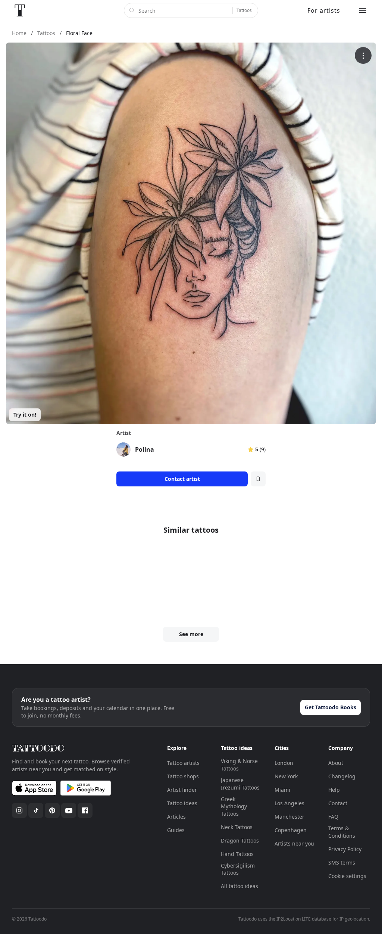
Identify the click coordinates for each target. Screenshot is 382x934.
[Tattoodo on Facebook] (85, 810)
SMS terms (341, 862)
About (335, 762)
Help (334, 789)
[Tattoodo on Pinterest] (52, 810)
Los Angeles (289, 803)
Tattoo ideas (182, 803)
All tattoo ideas (239, 886)
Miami (282, 789)
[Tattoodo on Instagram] (19, 810)
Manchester (289, 816)
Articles (176, 816)
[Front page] (20, 10)
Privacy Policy (344, 849)
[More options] (363, 55)
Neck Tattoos (237, 827)
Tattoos (244, 10)
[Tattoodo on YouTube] (68, 810)
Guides (176, 830)
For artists (323, 10)
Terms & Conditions (341, 832)
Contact (337, 803)
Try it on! (24, 414)
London (284, 762)
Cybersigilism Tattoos (238, 869)
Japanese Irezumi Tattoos (240, 783)
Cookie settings (347, 875)
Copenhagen (291, 830)
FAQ (333, 816)
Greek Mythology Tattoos (234, 806)
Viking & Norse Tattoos (239, 764)
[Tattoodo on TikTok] (35, 810)
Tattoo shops (183, 776)
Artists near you (294, 843)
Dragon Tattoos (240, 840)
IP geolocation (354, 919)
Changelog (342, 776)
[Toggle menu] (362, 10)
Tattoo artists (183, 762)
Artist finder (182, 789)
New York (286, 776)
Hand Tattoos (237, 853)
